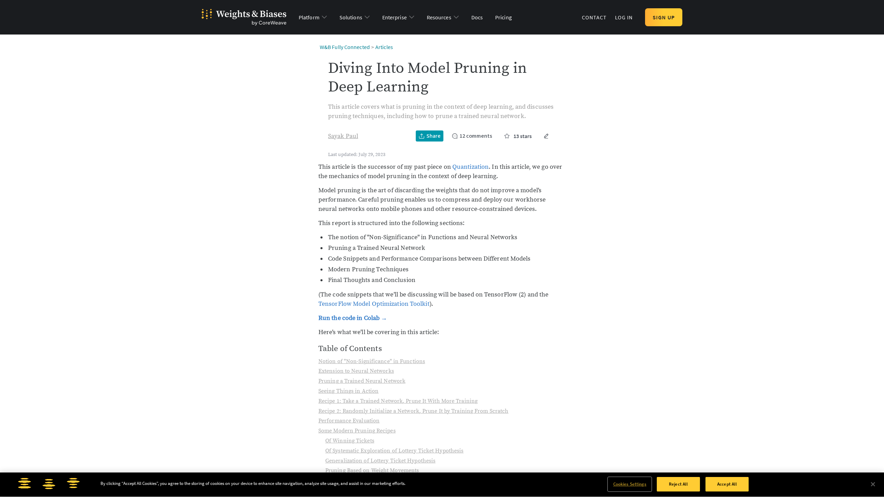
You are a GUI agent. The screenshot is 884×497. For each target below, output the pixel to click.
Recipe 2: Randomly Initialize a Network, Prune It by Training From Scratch (413, 411)
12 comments (476, 136)
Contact (594, 17)
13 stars (522, 136)
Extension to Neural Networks (356, 371)
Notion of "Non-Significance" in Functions (371, 361)
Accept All (727, 484)
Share (433, 136)
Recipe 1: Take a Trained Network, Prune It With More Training (398, 401)
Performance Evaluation (348, 420)
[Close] (873, 484)
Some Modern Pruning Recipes (357, 430)
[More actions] (546, 136)
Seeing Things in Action (348, 391)
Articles (384, 46)
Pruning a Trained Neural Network (361, 381)
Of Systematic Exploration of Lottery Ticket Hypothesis (394, 450)
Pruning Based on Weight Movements (372, 470)
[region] (442, 484)
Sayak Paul (343, 136)
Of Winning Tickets (349, 440)
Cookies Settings (629, 484)
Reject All (678, 484)
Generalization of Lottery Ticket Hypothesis (380, 460)
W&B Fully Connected (345, 46)
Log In (624, 17)
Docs (477, 17)
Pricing (503, 17)
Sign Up (664, 17)
